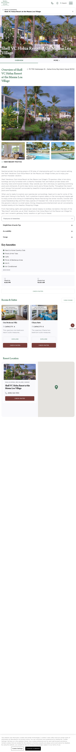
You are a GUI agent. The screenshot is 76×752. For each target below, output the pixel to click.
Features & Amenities (11, 218)
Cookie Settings (17, 748)
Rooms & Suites (9, 300)
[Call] (52, 3)
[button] (63, 3)
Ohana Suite (36, 323)
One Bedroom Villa (10, 323)
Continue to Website (33, 748)
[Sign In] (57, 3)
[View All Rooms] (72, 325)
